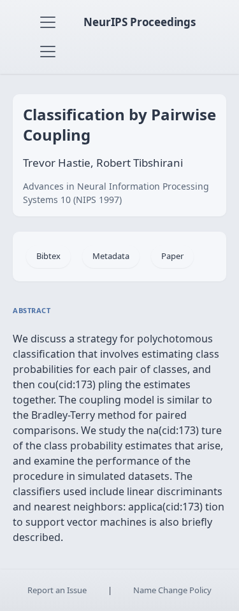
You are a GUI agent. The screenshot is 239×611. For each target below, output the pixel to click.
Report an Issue (57, 590)
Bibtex (48, 256)
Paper (172, 256)
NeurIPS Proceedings (139, 22)
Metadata (110, 256)
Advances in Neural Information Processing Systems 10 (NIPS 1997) (116, 193)
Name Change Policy (172, 590)
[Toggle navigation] (47, 22)
